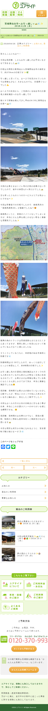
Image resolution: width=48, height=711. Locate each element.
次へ (35, 467)
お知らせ (9, 35)
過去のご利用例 (9, 492)
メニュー (41, 15)
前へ (13, 467)
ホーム (3, 35)
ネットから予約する (23, 649)
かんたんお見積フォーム (23, 670)
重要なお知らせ (9, 498)
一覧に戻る (25, 461)
